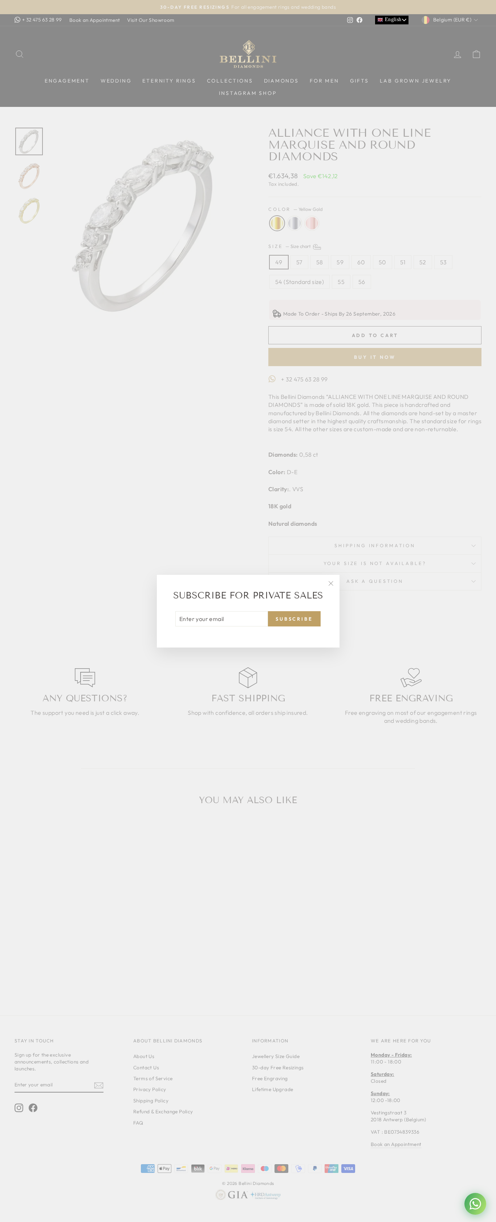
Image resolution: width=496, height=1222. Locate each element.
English (392, 19)
